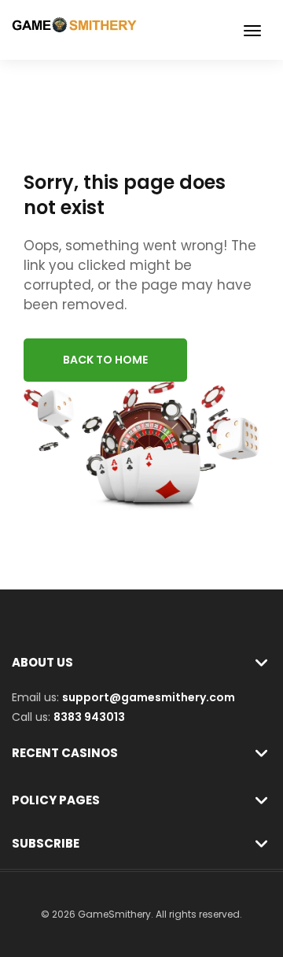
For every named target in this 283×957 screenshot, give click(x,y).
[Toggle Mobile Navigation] (252, 31)
